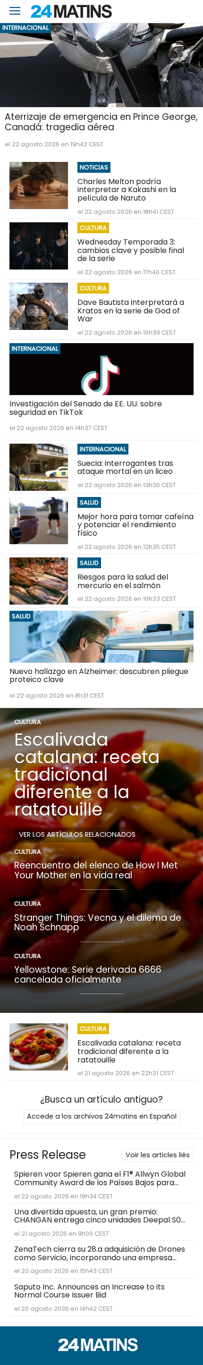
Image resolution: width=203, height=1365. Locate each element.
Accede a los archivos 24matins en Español (102, 1116)
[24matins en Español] (101, 1348)
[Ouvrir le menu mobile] (15, 12)
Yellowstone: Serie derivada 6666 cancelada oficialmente (87, 974)
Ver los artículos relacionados (77, 834)
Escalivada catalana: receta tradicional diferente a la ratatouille (87, 774)
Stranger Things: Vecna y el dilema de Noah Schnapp (97, 922)
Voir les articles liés (158, 1155)
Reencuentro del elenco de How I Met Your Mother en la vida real (96, 870)
